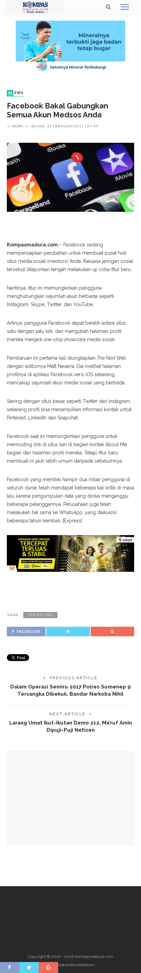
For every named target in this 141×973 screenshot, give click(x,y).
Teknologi (40, 615)
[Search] (108, 7)
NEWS (16, 93)
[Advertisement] (70, 590)
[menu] (125, 7)
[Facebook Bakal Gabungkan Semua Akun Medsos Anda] (70, 176)
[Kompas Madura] (35, 6)
